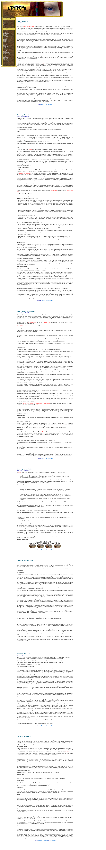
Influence (4, 43)
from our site (69, 751)
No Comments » (49, 104)
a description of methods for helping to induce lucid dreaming (36, 403)
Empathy (4, 39)
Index (4, 25)
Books (4, 21)
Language (4, 46)
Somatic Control (5, 58)
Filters (4, 42)
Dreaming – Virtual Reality (24, 469)
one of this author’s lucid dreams (28, 487)
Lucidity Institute (47, 322)
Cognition (4, 36)
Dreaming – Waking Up (23, 653)
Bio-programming (6, 31)
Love (3, 47)
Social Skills (5, 57)
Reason (4, 50)
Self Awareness (5, 52)
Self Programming (6, 54)
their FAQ (20, 472)
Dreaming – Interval (22, 21)
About (4, 20)
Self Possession (5, 53)
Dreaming (43, 104)
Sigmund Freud (20, 134)
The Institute (45, 840)
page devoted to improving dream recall (37, 334)
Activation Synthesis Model (25, 173)
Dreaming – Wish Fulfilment (25, 560)
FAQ (3, 23)
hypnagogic (62, 424)
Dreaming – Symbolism (24, 115)
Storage (4, 59)
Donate (4, 22)
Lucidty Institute (54, 190)
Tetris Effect (41, 63)
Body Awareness (6, 33)
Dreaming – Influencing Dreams (26, 311)
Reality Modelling (6, 49)
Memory (4, 48)
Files (3, 24)
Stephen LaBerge (32, 322)
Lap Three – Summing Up (24, 736)
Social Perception (6, 55)
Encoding (4, 40)
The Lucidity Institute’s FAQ (22, 325)
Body (4, 32)
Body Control (5, 34)
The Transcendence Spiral (28, 26)
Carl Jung (30, 149)
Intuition (4, 44)
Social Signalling (6, 56)
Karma (4, 45)
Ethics (4, 41)
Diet (3, 37)
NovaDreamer (43, 431)
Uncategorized (5, 61)
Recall (4, 51)
